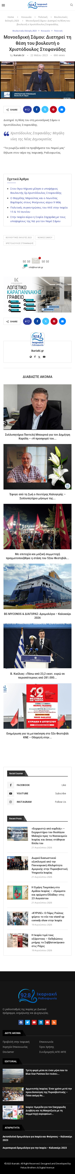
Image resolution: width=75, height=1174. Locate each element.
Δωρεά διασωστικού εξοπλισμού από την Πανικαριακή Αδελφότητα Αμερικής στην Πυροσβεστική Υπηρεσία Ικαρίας (50, 865)
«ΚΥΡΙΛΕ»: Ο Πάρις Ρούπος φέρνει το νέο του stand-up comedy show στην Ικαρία (48, 916)
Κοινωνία (26, 17)
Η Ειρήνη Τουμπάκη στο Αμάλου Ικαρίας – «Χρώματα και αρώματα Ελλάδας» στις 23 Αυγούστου (48, 893)
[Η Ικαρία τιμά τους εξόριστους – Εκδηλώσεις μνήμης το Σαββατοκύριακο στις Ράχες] (17, 940)
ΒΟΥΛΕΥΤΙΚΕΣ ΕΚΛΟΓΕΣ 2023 (19, 237)
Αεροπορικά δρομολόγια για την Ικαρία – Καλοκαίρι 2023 (35, 1147)
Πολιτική (42, 17)
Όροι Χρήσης (46, 1047)
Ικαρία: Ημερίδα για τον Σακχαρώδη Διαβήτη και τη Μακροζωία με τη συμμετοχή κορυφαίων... (46, 1110)
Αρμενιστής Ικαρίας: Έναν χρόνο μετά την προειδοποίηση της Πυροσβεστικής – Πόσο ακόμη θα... (49, 1092)
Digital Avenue (46, 1167)
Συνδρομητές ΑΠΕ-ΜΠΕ (52, 1052)
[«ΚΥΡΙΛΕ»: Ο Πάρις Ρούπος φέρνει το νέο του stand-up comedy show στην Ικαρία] (17, 918)
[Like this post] (28, 109)
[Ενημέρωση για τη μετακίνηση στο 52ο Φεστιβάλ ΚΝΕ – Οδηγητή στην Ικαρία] (37, 706)
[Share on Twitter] (45, 109)
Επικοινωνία (46, 1042)
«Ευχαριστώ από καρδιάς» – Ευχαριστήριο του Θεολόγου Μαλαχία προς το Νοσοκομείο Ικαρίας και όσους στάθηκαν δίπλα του (49, 836)
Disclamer (8, 1052)
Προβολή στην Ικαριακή (16, 1042)
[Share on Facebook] (36, 109)
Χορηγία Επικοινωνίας (15, 1047)
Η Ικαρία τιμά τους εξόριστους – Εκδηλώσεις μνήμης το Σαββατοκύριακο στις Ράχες (48, 941)
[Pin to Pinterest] (53, 109)
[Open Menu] (3, 5)
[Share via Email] (61, 109)
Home (11, 17)
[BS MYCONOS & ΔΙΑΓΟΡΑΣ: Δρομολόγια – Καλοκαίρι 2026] (37, 586)
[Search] (71, 5)
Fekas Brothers (29, 1167)
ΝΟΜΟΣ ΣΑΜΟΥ (45, 237)
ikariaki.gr (18, 55)
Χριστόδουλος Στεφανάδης (19, 243)
